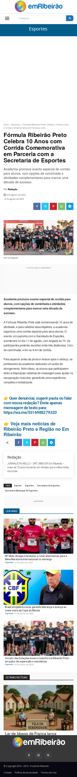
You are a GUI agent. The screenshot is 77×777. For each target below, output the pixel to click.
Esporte (17, 485)
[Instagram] (38, 755)
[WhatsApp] (61, 206)
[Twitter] (45, 206)
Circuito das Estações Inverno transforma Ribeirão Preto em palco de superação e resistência (37, 660)
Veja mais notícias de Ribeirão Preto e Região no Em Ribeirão (36, 429)
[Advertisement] (38, 77)
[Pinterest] (53, 206)
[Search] (69, 18)
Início (6, 124)
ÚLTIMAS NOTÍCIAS (17, 677)
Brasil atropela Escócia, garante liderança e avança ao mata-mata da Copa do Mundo (35, 609)
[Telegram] (69, 206)
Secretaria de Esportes (48, 485)
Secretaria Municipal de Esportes (21, 490)
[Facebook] (36, 206)
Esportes (38, 29)
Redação (12, 189)
